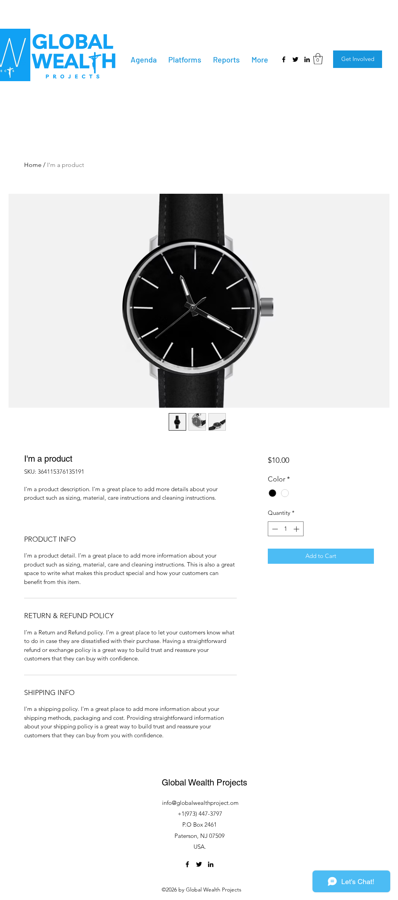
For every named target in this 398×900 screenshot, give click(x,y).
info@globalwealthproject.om (200, 802)
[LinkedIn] (307, 59)
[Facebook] (284, 59)
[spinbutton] (285, 529)
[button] (318, 58)
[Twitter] (295, 59)
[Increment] (297, 529)
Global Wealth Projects (204, 782)
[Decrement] (274, 529)
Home (33, 165)
